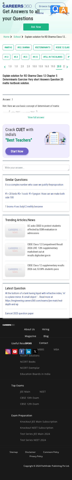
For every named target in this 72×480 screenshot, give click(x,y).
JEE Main (25, 391)
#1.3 (6, 57)
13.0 (41, 66)
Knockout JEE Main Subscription (38, 421)
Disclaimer (30, 452)
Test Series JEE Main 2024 (35, 434)
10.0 (35, 66)
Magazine (30, 336)
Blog (46, 336)
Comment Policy (51, 452)
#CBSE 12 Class (63, 47)
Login (66, 13)
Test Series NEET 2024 (33, 440)
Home (40, 13)
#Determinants (42, 47)
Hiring (45, 329)
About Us (29, 329)
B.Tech (24, 349)
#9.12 (35, 57)
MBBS (40, 349)
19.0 (53, 66)
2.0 (22, 66)
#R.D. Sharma (23, 47)
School (17, 36)
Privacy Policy (36, 456)
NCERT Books (27, 361)
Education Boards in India (35, 374)
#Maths (8, 47)
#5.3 (16, 57)
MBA (56, 349)
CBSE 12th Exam (29, 404)
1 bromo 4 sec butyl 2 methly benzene (24, 206)
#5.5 (25, 57)
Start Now (17, 151)
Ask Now (36, 27)
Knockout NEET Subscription (36, 427)
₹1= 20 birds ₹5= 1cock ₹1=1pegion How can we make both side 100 (35, 195)
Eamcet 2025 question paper (19, 313)
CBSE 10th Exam (29, 397)
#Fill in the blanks (52, 57)
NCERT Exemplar (30, 367)
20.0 (59, 66)
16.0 (47, 66)
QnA (53, 13)
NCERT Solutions (29, 355)
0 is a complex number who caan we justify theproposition (34, 184)
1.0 (10, 66)
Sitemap (14, 452)
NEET (43, 391)
